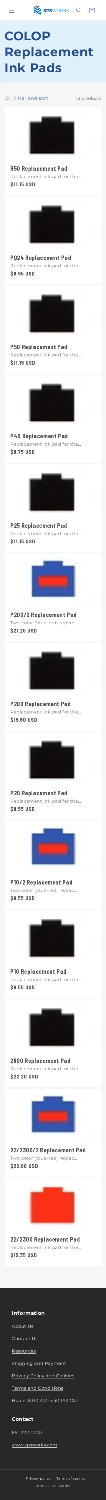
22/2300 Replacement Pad (45, 1239)
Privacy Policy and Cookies (43, 1375)
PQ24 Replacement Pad (40, 257)
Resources (24, 1351)
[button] (11, 10)
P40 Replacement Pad (39, 436)
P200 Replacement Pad (40, 703)
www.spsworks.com (34, 1445)
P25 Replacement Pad (38, 525)
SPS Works (60, 1486)
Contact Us (25, 1338)
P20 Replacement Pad (38, 793)
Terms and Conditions (37, 1388)
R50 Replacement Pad (38, 168)
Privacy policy (38, 1478)
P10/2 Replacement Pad (41, 882)
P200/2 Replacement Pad (43, 614)
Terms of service (71, 1478)
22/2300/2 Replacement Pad (48, 1150)
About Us (23, 1326)
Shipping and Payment (39, 1363)
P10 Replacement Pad (38, 971)
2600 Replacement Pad (40, 1060)
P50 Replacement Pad (38, 347)
